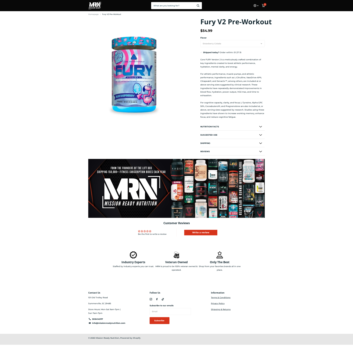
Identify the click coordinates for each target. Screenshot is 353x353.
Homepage (93, 14)
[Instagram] (151, 299)
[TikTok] (163, 299)
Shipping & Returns (221, 309)
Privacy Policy (218, 303)
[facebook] (157, 299)
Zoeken (198, 5)
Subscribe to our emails (161, 305)
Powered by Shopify (130, 338)
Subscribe (159, 320)
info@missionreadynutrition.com (108, 323)
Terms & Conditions (220, 297)
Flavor (203, 38)
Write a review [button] (200, 232)
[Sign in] (256, 5)
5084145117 (97, 319)
